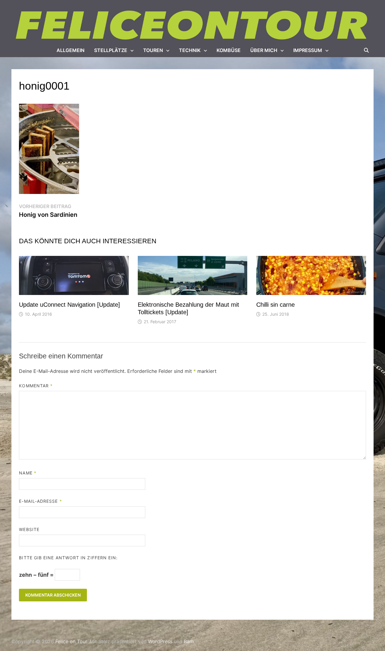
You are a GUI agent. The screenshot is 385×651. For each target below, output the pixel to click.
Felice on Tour (71, 641)
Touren (153, 50)
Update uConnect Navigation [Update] (69, 304)
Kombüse (229, 50)
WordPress (160, 641)
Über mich (263, 50)
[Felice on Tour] (192, 25)
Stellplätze (110, 50)
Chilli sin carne (275, 304)
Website (29, 529)
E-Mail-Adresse (40, 501)
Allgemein (71, 50)
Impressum (307, 50)
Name (27, 472)
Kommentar (36, 385)
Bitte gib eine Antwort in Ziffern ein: (68, 557)
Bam (189, 641)
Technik (190, 50)
